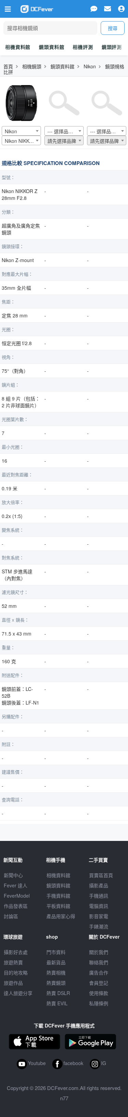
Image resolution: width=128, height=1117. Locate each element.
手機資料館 (58, 895)
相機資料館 (17, 46)
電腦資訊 (98, 905)
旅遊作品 (13, 982)
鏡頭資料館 (51, 46)
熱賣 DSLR (58, 993)
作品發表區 (16, 905)
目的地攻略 (16, 972)
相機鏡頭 (31, 66)
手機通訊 (98, 895)
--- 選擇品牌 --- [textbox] (63, 131)
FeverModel (17, 895)
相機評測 (83, 46)
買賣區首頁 (101, 875)
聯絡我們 (98, 962)
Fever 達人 (15, 885)
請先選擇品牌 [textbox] (61, 140)
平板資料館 (58, 905)
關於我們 (98, 952)
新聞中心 (13, 875)
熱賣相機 (56, 972)
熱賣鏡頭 (56, 982)
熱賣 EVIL (57, 1003)
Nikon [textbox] (11, 131)
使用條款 (98, 993)
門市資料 (56, 952)
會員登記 (98, 982)
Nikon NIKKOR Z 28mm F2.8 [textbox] (23, 140)
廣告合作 (98, 972)
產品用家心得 (60, 916)
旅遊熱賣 (13, 962)
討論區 (11, 916)
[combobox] (21, 131)
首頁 (8, 66)
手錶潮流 (98, 926)
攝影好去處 (16, 952)
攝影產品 (98, 885)
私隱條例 (98, 1003)
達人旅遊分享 (18, 993)
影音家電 (98, 916)
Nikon (90, 66)
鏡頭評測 (112, 46)
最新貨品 (56, 962)
